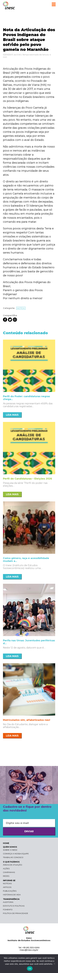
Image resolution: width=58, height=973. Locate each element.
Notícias (7, 883)
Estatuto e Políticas (13, 906)
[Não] (54, 963)
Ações (6, 868)
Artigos (7, 887)
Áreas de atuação (12, 865)
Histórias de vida (12, 895)
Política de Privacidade (15, 913)
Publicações (9, 891)
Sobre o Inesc (10, 850)
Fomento (7, 909)
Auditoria (8, 902)
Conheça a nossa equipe (16, 853)
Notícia (21, 308)
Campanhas (9, 872)
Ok (29, 968)
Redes (6, 876)
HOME (6, 843)
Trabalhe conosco (13, 857)
